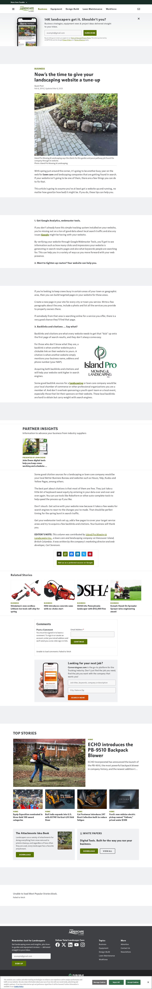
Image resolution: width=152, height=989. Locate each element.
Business (39, 68)
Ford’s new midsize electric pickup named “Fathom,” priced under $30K (122, 817)
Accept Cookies (133, 982)
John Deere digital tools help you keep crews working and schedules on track (35, 463)
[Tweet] (83, 554)
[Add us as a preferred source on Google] (65, 554)
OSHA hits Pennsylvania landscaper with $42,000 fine (91, 607)
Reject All (116, 982)
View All (107, 851)
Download (25, 854)
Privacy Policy (67, 40)
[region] (76, 982)
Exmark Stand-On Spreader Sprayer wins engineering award (123, 609)
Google (45, 234)
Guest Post (39, 86)
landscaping (76, 383)
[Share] (71, 554)
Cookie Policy (18, 986)
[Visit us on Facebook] (57, 944)
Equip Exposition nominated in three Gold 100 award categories (28, 817)
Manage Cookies (99, 982)
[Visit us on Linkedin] (70, 944)
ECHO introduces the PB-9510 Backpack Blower (110, 750)
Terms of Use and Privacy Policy (81, 38)
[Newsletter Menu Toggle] (138, 8)
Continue (79, 641)
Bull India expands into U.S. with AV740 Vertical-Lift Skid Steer (59, 817)
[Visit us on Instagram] (83, 944)
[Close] (148, 982)
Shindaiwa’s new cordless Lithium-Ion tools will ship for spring (25, 609)
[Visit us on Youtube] (76, 944)
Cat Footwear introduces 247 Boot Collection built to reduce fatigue (92, 817)
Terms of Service (80, 40)
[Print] (59, 554)
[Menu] (13, 8)
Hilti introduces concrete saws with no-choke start (58, 607)
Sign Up (19, 963)
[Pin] (90, 554)
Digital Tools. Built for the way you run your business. (106, 842)
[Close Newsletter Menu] (138, 18)
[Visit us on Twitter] (64, 944)
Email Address (77, 629)
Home (90, 739)
